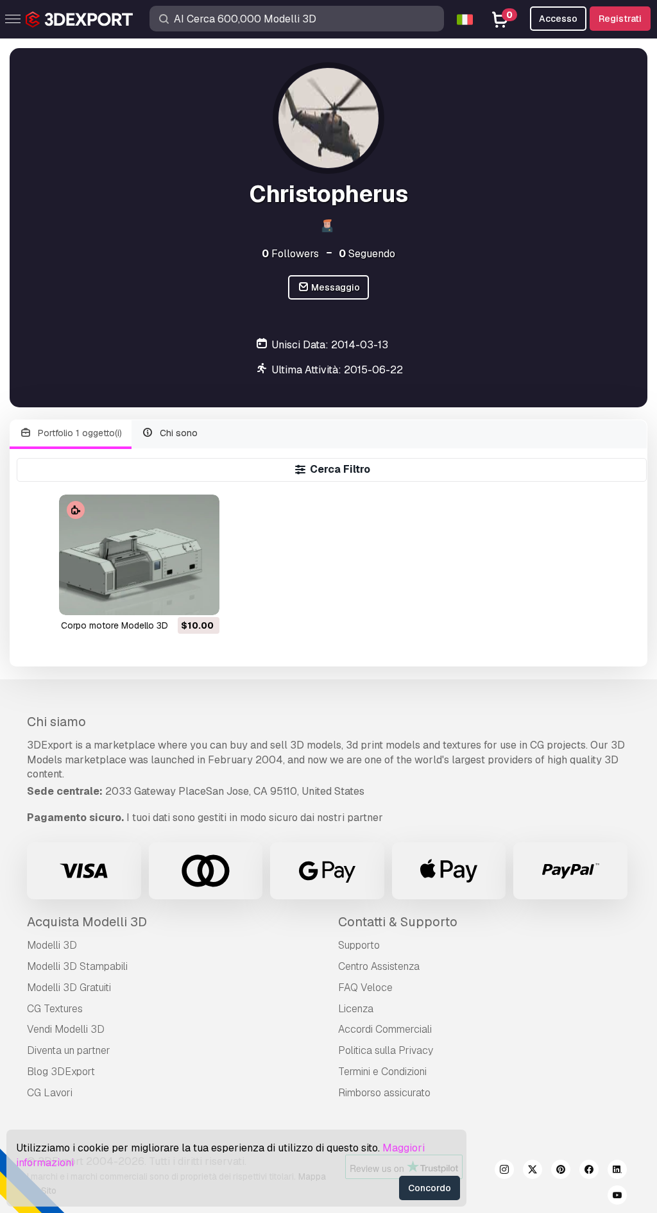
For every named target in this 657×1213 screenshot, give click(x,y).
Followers (290, 253)
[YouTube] (617, 1197)
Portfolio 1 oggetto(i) (78, 433)
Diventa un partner (68, 1050)
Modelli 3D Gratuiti (69, 987)
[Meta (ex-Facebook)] (589, 1171)
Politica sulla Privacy (385, 1050)
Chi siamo (56, 721)
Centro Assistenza (379, 966)
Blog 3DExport (61, 1071)
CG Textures (55, 1008)
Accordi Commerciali (385, 1029)
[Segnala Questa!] (200, 597)
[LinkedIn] (617, 1171)
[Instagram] (504, 1171)
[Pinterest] (561, 1171)
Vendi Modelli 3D (66, 1029)
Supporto (359, 945)
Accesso (558, 18)
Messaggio (334, 287)
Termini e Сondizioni (382, 1071)
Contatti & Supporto (397, 921)
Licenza (355, 1008)
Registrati (620, 18)
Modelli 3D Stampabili (77, 966)
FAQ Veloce (365, 987)
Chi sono (177, 433)
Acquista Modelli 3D (87, 921)
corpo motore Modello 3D (114, 625)
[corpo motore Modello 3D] (139, 555)
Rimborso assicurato (384, 1092)
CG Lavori (50, 1092)
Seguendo (367, 253)
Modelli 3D (52, 945)
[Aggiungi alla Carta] (174, 597)
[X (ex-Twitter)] (532, 1171)
